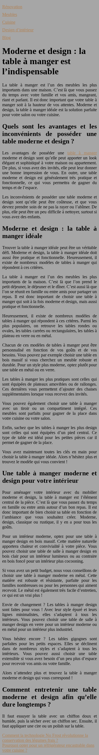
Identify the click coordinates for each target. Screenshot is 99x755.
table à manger (82, 153)
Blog (6, 37)
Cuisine (8, 22)
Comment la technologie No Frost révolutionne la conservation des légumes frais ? (45, 738)
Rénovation (12, 6)
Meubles (9, 14)
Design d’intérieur (18, 30)
